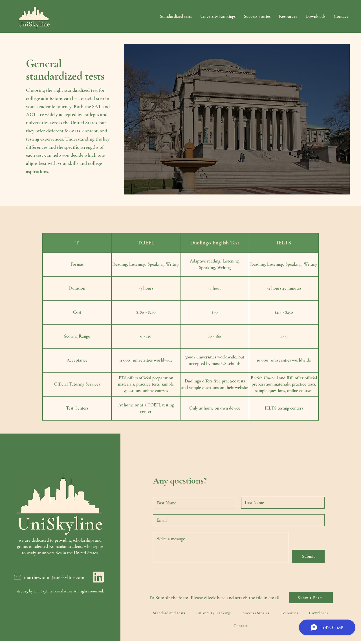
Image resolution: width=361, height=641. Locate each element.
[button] (315, 16)
